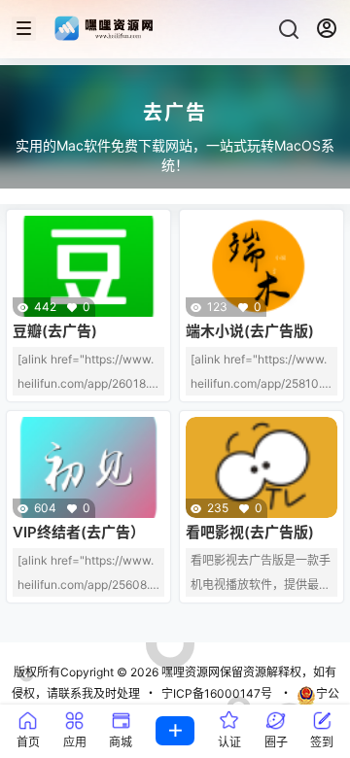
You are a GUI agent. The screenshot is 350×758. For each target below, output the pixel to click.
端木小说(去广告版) (250, 331)
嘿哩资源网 (189, 672)
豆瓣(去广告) (55, 331)
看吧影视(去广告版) (250, 532)
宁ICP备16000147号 (216, 693)
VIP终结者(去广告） (79, 532)
